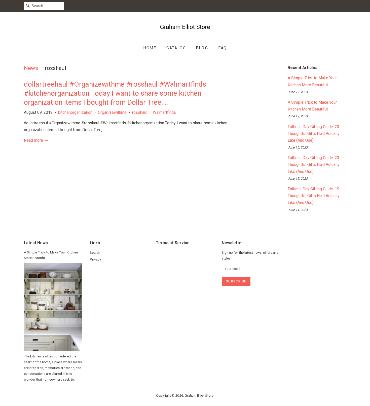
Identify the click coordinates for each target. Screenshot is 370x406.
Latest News (36, 242)
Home (149, 48)
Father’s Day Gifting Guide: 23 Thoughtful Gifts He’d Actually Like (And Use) (314, 133)
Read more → (36, 140)
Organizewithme (112, 112)
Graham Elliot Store (199, 395)
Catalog (176, 48)
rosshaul (139, 112)
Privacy (95, 259)
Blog (202, 48)
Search (95, 252)
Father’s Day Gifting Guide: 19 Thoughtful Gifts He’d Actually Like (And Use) (314, 196)
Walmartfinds (164, 112)
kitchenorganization (75, 112)
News (31, 68)
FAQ (222, 48)
